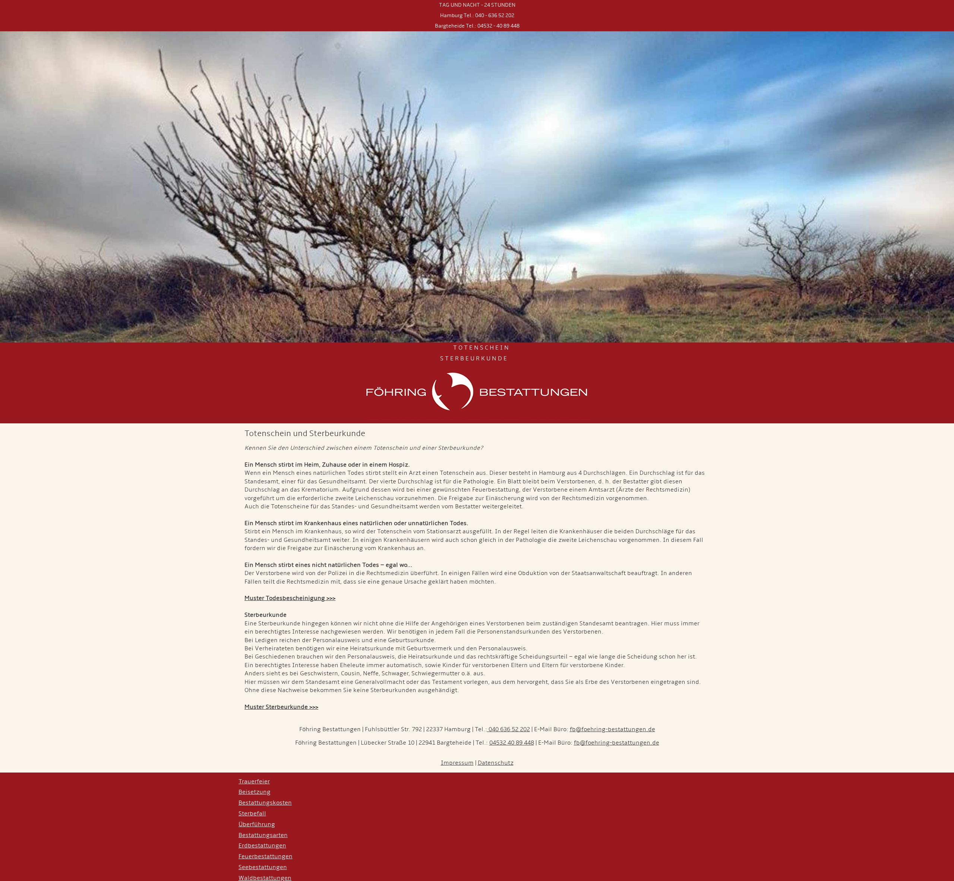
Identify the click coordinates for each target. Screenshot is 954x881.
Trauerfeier (254, 781)
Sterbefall (252, 813)
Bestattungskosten (265, 802)
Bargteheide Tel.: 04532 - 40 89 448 (477, 26)
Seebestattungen (262, 867)
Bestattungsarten (263, 835)
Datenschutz (496, 763)
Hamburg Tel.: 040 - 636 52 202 (477, 15)
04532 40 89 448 (511, 742)
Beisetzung (254, 792)
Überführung (256, 824)
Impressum (457, 763)
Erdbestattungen (262, 845)
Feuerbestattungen (265, 856)
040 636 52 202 (508, 729)
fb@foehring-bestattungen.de (612, 729)
